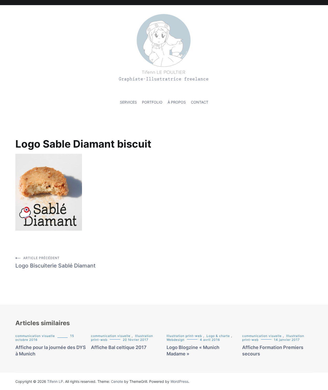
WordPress (179, 381)
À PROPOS (177, 102)
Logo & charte (218, 336)
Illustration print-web (184, 336)
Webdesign (175, 340)
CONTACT (199, 102)
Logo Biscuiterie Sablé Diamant (55, 262)
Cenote (117, 381)
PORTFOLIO (152, 102)
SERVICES (128, 102)
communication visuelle (35, 336)
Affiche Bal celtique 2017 (119, 347)
